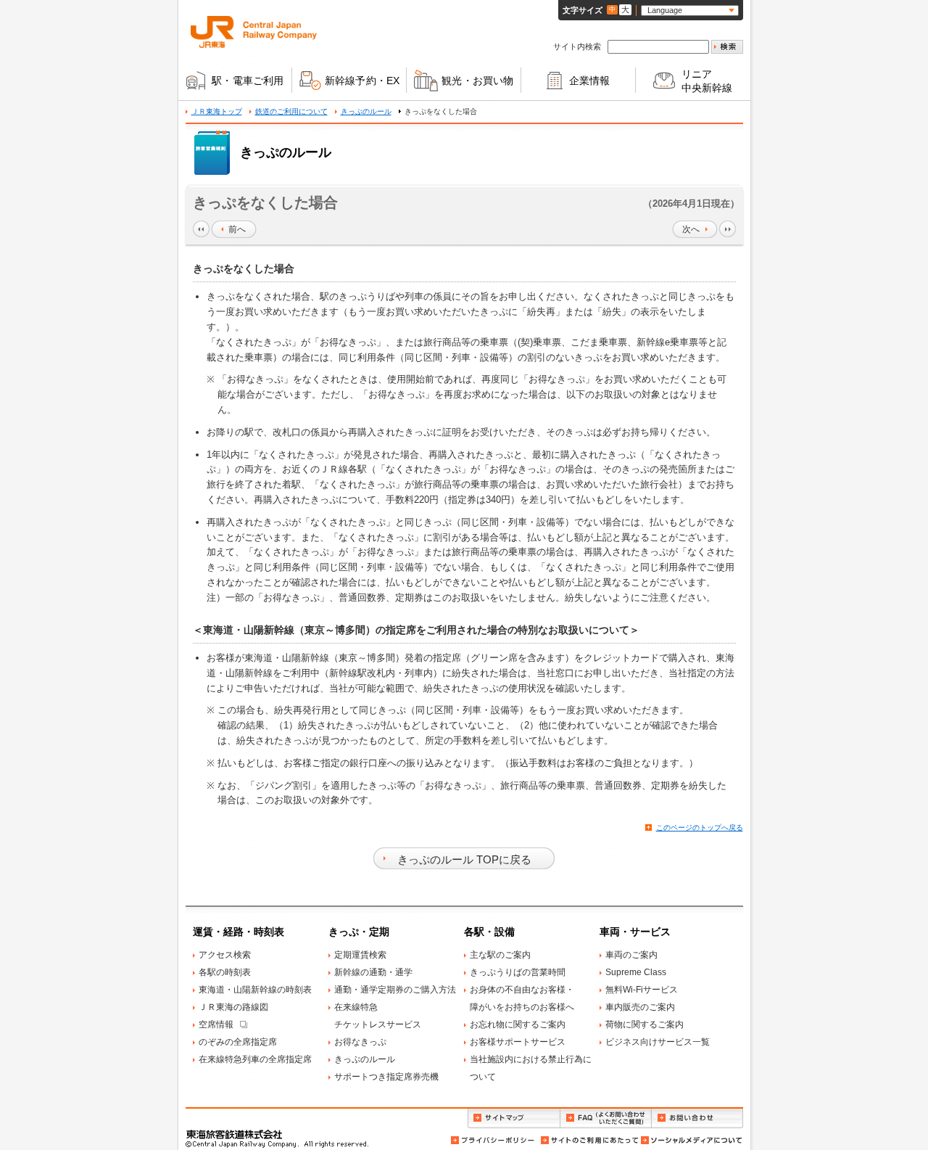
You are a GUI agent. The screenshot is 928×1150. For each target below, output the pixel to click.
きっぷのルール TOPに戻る (464, 859)
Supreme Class (635, 972)
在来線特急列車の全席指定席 (255, 1059)
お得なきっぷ (360, 1042)
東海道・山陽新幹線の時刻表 (255, 990)
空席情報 (216, 1024)
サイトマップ (514, 1118)
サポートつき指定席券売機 (386, 1077)
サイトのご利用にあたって (589, 1140)
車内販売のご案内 (640, 1007)
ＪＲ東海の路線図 (233, 1007)
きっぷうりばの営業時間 (518, 972)
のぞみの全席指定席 (238, 1042)
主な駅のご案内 (500, 955)
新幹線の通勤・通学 (373, 972)
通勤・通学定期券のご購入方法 (395, 990)
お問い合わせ (697, 1118)
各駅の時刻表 (225, 972)
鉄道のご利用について (291, 111)
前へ (237, 229)
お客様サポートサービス (518, 1042)
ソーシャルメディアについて (691, 1140)
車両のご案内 (631, 955)
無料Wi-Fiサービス (641, 990)
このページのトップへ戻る (699, 827)
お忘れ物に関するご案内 (518, 1024)
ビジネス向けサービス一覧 (657, 1042)
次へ (691, 229)
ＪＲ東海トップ (216, 111)
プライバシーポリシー (494, 1140)
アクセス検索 (225, 955)
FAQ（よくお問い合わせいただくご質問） (606, 1118)
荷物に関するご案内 (644, 1024)
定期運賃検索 (360, 955)
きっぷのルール (366, 111)
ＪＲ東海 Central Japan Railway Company (254, 32)
